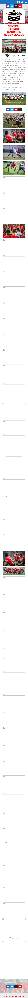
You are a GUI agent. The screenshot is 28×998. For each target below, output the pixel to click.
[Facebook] (8, 6)
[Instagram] (16, 6)
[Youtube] (20, 6)
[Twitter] (12, 6)
